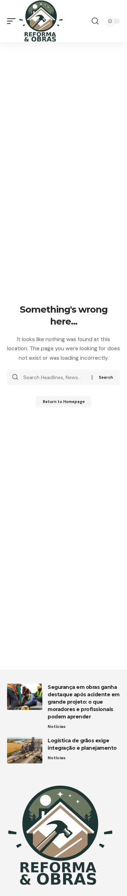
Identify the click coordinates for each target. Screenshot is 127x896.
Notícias (57, 726)
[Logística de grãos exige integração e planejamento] (24, 750)
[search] (95, 21)
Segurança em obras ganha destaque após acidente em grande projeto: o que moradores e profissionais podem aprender (84, 702)
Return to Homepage (64, 401)
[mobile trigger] (13, 21)
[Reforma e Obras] (41, 21)
